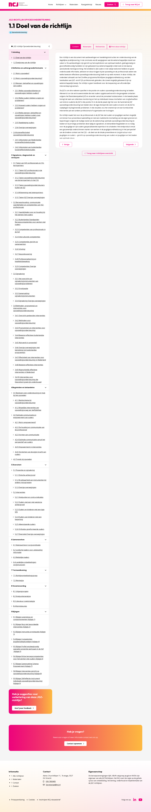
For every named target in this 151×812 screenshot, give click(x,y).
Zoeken (110, 4)
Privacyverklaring (18, 800)
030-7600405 (51, 781)
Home (50, 4)
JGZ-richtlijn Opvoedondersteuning (27, 46)
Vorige (66, 144)
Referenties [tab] (100, 47)
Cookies (32, 800)
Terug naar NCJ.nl (132, 5)
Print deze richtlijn (118, 47)
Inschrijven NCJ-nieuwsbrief (49, 800)
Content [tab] (75, 47)
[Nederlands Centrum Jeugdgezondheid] (18, 4)
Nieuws (98, 4)
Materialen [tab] (87, 47)
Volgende (130, 144)
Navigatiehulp (86, 4)
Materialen (74, 4)
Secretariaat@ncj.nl (53, 785)
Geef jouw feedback (23, 708)
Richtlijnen (60, 4)
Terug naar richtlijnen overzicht (99, 153)
